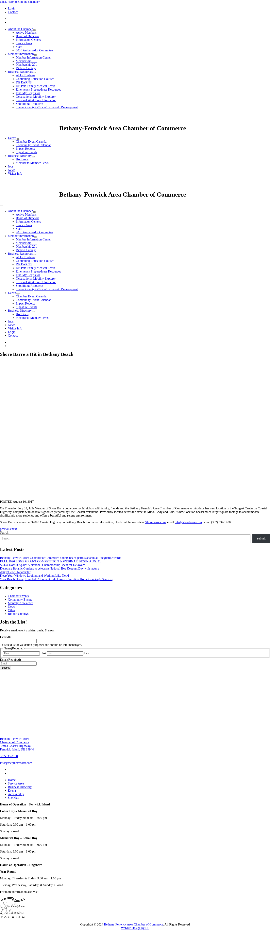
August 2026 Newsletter (15, 572)
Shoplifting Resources (29, 103)
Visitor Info (15, 173)
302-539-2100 (9, 756)
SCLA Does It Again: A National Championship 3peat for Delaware (42, 565)
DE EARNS (24, 82)
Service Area (24, 43)
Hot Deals (22, 159)
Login (11, 8)
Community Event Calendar (33, 145)
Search (4, 532)
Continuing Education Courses (35, 78)
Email (10, 659)
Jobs (10, 166)
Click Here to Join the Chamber (20, 1)
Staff (19, 46)
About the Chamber (20, 29)
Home (12, 780)
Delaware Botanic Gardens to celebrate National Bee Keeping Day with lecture (49, 568)
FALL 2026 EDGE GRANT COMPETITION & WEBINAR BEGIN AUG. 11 (50, 561)
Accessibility (16, 794)
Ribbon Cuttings (26, 68)
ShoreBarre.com (155, 522)
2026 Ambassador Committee (34, 50)
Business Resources (20, 71)
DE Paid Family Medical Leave (35, 86)
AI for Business (25, 75)
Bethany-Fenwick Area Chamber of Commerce (133, 924)
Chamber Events (18, 596)
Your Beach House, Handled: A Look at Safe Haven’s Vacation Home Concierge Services (56, 579)
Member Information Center (33, 57)
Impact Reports (25, 148)
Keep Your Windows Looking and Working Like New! (34, 575)
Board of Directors (27, 36)
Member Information (21, 54)
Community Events (20, 599)
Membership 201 (26, 64)
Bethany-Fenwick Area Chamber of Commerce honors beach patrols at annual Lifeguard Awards (60, 557)
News (11, 170)
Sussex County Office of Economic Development (47, 107)
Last (87, 653)
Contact (13, 12)
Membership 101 (26, 61)
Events (12, 138)
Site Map (13, 797)
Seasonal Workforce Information (36, 100)
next (14, 529)
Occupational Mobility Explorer (36, 96)
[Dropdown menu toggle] (34, 30)
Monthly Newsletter (20, 603)
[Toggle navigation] (1, 205)
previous (5, 529)
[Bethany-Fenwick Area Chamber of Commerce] (29, 128)
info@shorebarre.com (188, 522)
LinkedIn (5, 637)
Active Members (26, 32)
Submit (6, 667)
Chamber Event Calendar (31, 141)
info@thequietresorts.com (16, 763)
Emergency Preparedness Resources (38, 89)
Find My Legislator (28, 93)
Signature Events (26, 152)
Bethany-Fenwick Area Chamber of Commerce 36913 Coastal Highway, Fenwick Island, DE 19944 (17, 744)
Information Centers (28, 39)
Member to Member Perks (32, 163)
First (43, 653)
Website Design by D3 (135, 928)
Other (11, 610)
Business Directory (20, 155)
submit (261, 538)
